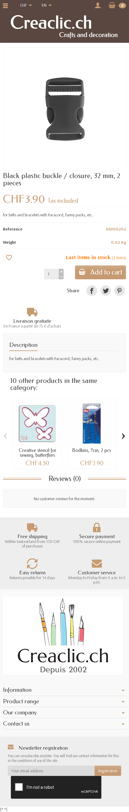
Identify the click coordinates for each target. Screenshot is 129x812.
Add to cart (106, 272)
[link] (91, 290)
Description (23, 344)
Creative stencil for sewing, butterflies (37, 452)
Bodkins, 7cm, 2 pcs (91, 450)
